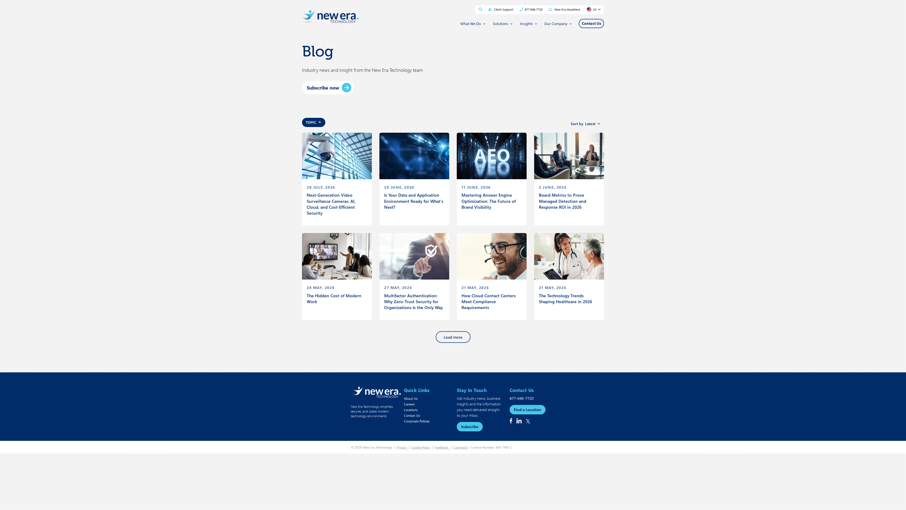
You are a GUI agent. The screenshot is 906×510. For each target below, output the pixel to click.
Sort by (583, 123)
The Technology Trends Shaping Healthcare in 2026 (565, 298)
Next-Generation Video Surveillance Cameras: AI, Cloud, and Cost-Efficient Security (331, 204)
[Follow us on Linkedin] (519, 420)
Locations (411, 410)
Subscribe (469, 426)
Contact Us (412, 415)
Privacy (402, 447)
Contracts (460, 447)
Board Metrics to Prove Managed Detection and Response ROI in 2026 (562, 201)
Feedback (442, 447)
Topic (314, 121)
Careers (409, 404)
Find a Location (527, 409)
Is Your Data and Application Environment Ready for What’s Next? (413, 201)
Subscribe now (323, 87)
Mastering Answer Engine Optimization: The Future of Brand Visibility (488, 201)
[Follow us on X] (528, 421)
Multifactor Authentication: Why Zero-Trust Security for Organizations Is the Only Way (413, 301)
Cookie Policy (421, 447)
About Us (411, 398)
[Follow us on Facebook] (511, 420)
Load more (453, 337)
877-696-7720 (522, 398)
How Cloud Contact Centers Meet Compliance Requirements (488, 301)
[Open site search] (480, 9)
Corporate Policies (417, 421)
